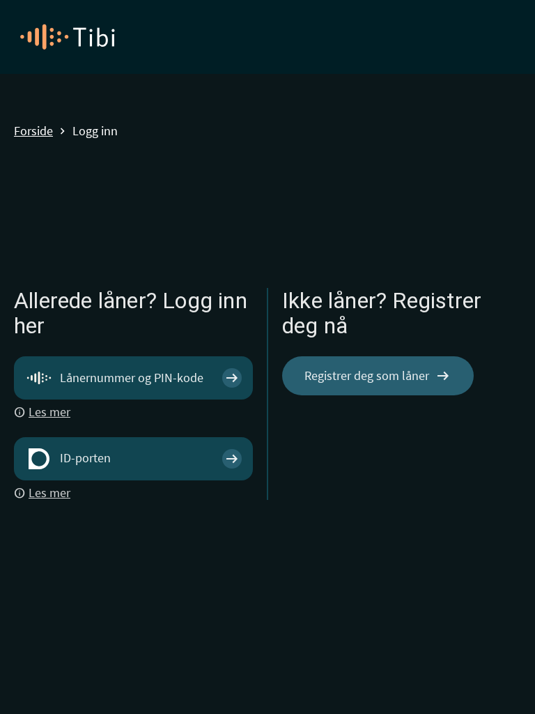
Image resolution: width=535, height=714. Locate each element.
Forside (33, 131)
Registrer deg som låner (377, 376)
